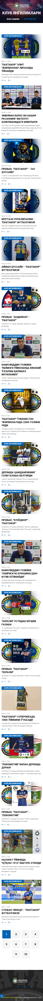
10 (25, 954)
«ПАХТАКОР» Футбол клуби (10, 997)
